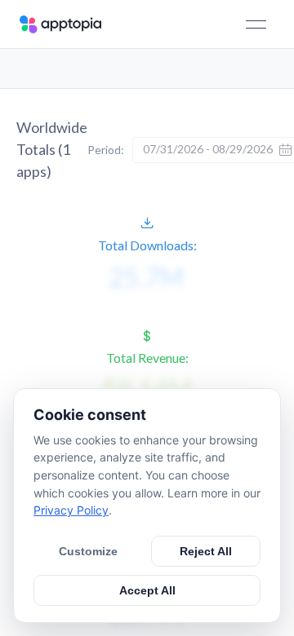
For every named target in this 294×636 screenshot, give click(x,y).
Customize (88, 551)
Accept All (147, 590)
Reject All (206, 551)
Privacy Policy (71, 510)
